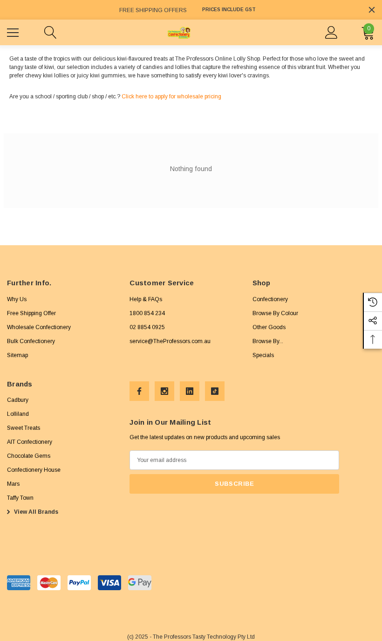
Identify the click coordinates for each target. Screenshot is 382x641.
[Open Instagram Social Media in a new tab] (164, 391)
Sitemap (17, 355)
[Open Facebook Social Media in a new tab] (139, 391)
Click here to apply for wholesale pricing (171, 96)
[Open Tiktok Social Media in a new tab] (215, 391)
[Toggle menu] (14, 31)
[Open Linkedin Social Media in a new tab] (189, 391)
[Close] (372, 9)
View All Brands (35, 512)
